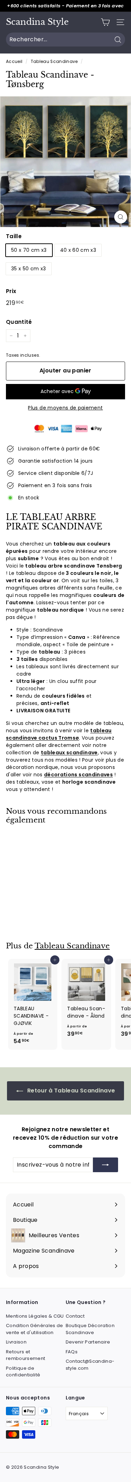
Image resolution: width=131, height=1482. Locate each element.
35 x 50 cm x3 (28, 268)
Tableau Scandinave (54, 61)
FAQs (72, 1351)
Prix (11, 291)
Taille (14, 236)
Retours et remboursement (25, 1355)
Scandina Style (37, 22)
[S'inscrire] (105, 1164)
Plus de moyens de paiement (65, 407)
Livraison (16, 1342)
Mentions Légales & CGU (35, 1316)
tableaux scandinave (69, 752)
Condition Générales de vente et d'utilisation (34, 1329)
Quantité (19, 322)
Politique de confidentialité (23, 1371)
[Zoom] (120, 217)
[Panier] (105, 22)
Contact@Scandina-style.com (90, 1364)
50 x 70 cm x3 (29, 250)
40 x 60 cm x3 (78, 250)
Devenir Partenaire (88, 1342)
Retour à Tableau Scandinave (70, 1090)
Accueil (14, 61)
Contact (75, 1316)
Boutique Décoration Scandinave (90, 1329)
